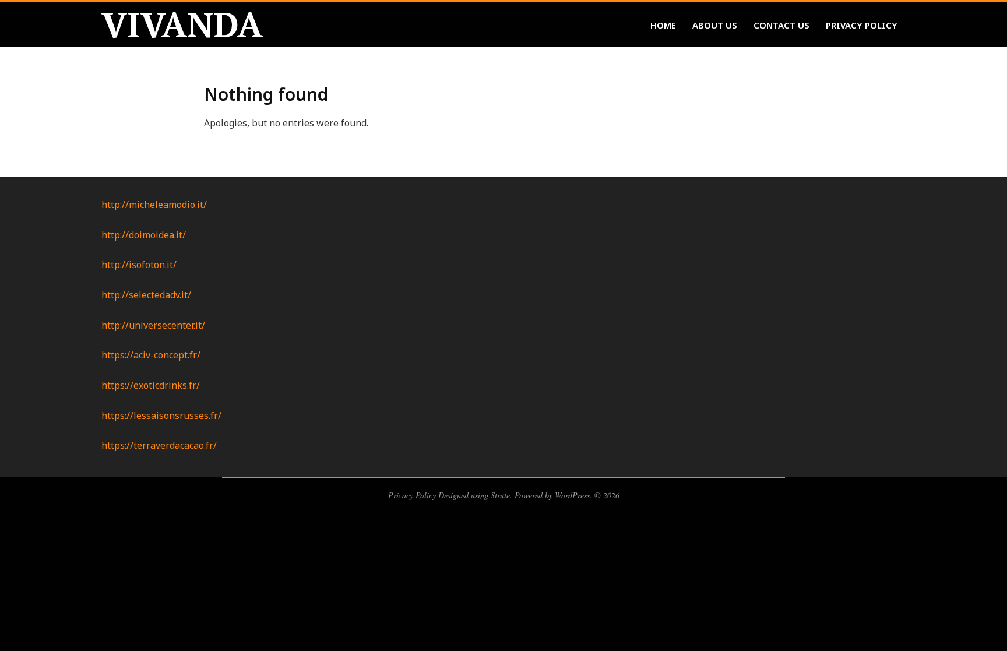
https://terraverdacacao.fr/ (159, 445)
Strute (500, 495)
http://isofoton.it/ (139, 264)
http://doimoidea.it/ (143, 234)
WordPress (572, 495)
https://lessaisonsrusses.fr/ (161, 415)
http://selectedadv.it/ (146, 294)
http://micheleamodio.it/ (154, 204)
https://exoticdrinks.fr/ (150, 385)
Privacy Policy (412, 495)
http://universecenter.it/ (153, 325)
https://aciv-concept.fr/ (150, 355)
